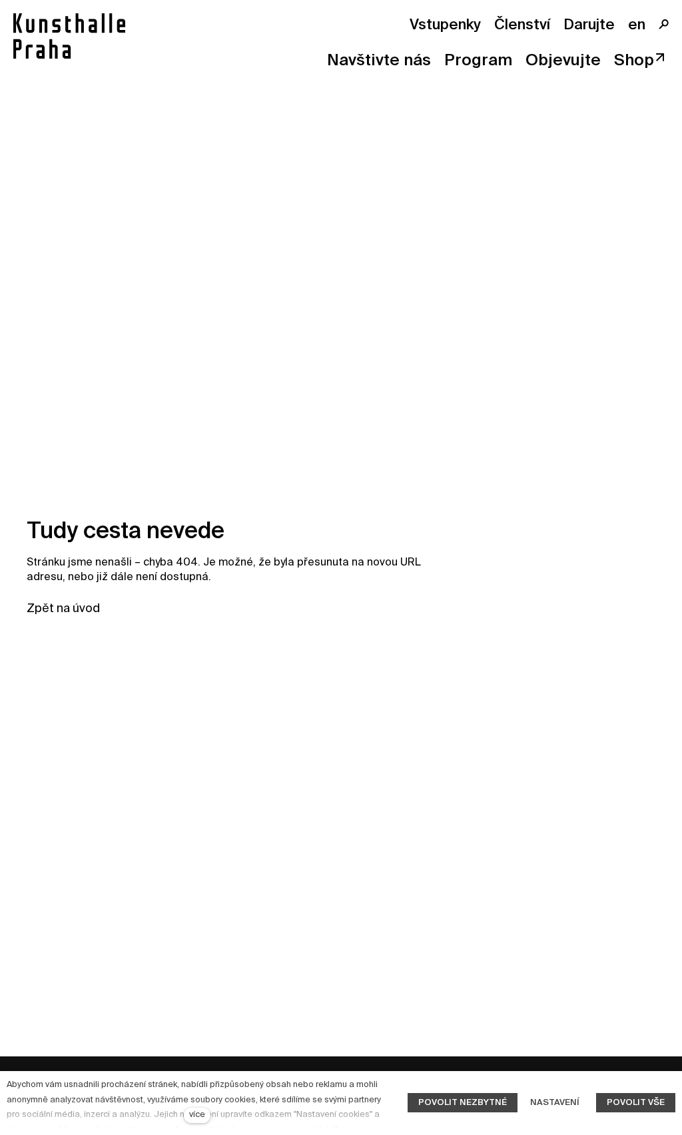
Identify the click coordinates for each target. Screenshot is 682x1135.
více (197, 1114)
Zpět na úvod (63, 609)
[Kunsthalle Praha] (69, 36)
